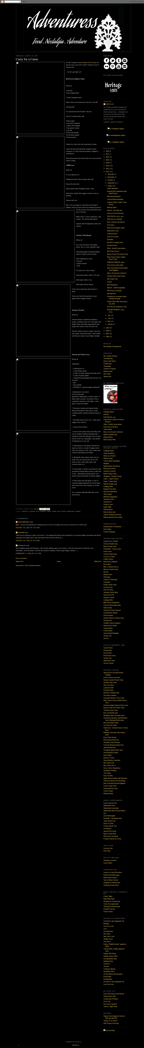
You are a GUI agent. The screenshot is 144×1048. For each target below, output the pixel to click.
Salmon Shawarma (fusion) (112, 514)
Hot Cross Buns (109, 685)
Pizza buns (110, 225)
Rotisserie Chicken (110, 468)
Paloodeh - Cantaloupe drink (113, 818)
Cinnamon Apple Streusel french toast (116, 705)
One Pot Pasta (108, 590)
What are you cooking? (114, 219)
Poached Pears (112, 245)
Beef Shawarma (112, 285)
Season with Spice (110, 361)
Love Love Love (109, 926)
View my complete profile (113, 122)
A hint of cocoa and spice (115, 213)
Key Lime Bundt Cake (111, 713)
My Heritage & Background (112, 346)
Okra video (107, 374)
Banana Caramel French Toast (113, 680)
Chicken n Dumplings (110, 579)
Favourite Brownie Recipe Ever (114, 745)
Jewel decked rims (110, 747)
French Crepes (108, 791)
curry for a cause (59, 511)
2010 (107, 328)
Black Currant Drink (110, 834)
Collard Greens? (112, 234)
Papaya (75, 1045)
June (109, 318)
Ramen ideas (108, 608)
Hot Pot (106, 638)
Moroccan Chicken (110, 456)
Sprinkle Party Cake (110, 682)
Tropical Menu (108, 628)
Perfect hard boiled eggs (111, 875)
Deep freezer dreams (110, 877)
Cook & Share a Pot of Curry (87, 62)
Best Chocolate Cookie (111, 723)
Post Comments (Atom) (32, 565)
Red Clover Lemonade (114, 290)
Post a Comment (21, 558)
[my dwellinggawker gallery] (116, 135)
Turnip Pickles (108, 648)
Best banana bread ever (111, 740)
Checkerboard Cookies (111, 752)
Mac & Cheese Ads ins (111, 567)
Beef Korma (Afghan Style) (116, 228)
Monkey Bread (108, 793)
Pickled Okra (108, 650)
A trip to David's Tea (110, 826)
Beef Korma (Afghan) (110, 562)
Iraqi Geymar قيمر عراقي (115, 216)
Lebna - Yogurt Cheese (111, 479)
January (110, 324)
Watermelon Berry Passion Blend (114, 811)
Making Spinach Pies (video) (113, 517)
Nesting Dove (111, 293)
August (110, 186)
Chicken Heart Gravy (110, 554)
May (109, 321)
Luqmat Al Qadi (109, 688)
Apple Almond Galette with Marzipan (115, 778)
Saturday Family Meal (111, 592)
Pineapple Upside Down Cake (113, 750)
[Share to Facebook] (47, 509)
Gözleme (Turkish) (110, 471)
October (110, 180)
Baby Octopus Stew (110, 474)
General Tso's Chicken (111, 541)
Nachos (106, 572)
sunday (78, 511)
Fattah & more (108, 504)
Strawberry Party (109, 971)
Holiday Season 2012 (110, 956)
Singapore (70, 511)
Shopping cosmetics (110, 860)
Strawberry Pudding (110, 770)
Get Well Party (108, 931)
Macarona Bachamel (113, 196)
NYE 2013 (107, 934)
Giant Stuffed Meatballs (111, 633)
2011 (107, 171)
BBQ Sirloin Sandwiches (111, 602)
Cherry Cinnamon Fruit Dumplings (114, 781)
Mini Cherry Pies (112, 279)
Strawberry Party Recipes (112, 742)
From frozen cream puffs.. (115, 265)
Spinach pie (107, 376)
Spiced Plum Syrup (110, 831)
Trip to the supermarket (111, 904)
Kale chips (107, 851)
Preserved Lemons (110, 655)
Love (105, 929)
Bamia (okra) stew (109, 512)
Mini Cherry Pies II (113, 251)
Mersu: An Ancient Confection (116, 273)
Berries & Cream (109, 758)
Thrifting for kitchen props (112, 906)
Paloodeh (110, 239)
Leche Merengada (109, 816)
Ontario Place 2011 (110, 996)
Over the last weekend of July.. (117, 307)
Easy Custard (108, 776)
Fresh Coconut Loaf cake (112, 677)
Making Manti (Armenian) (112, 466)
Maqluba (106, 463)
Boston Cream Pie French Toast (117, 254)
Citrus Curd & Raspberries (112, 768)
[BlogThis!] (42, 509)
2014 (107, 163)
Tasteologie (107, 366)
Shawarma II (108, 502)
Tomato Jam (108, 636)
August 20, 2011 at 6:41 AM (28, 540)
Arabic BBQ (107, 507)
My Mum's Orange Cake (115, 242)
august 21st (34, 511)
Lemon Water (108, 863)
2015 (107, 160)
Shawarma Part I (109, 499)
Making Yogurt (111, 207)
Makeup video (108, 371)
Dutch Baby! (108, 755)
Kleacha (106, 414)
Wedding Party (108, 961)
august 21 (25, 511)
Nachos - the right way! (114, 210)
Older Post (97, 561)
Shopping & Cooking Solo (112, 882)
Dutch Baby (107, 529)
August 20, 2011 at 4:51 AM (28, 527)
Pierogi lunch (108, 620)
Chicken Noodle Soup (111, 544)
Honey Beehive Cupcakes (112, 760)
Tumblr (109, 282)
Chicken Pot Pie (109, 595)
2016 (107, 157)
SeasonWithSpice (24, 522)
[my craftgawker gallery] (116, 142)
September (111, 183)
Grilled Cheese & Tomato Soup (114, 618)
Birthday (106, 924)
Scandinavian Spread (110, 613)
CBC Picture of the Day (111, 1023)
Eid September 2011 (110, 959)
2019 (107, 151)
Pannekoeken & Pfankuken (112, 526)
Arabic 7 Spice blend (110, 481)
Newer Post (19, 561)
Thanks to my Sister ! (111, 1021)
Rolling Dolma (108, 437)
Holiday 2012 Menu (110, 953)
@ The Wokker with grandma (113, 974)
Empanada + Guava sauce (112, 549)
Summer (106, 966)
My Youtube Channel (110, 356)
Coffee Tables (108, 896)
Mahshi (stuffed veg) (110, 434)
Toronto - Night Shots (110, 1006)
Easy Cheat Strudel (110, 737)
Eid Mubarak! (108, 979)
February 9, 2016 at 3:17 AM (28, 553)
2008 (107, 331)
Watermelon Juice (113, 231)
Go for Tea (107, 1001)
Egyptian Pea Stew (110, 489)
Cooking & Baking (109, 969)
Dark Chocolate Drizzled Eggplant (114, 783)
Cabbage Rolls (108, 486)
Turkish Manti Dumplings (115, 199)
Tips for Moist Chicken (111, 880)
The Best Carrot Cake (111, 710)
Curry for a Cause (113, 236)
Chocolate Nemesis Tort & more (114, 698)
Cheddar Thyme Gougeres (112, 623)
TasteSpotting (108, 358)
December (111, 174)
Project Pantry (108, 911)
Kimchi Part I (108, 653)
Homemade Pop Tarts (111, 788)
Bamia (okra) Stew (110, 439)
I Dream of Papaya (110, 369)
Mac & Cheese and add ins (116, 222)
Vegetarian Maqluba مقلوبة (115, 262)
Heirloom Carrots (109, 597)
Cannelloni (107, 582)
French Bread (108, 630)
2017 (107, 154)
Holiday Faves (108, 939)
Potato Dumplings (109, 532)
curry (49, 511)
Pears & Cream (109, 823)
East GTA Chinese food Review (114, 994)
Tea (105, 813)
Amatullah (21, 532)
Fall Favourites (108, 615)
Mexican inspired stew (111, 569)
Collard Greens (108, 559)
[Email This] (40, 509)
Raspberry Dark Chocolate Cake (114, 715)
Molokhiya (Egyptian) (110, 497)
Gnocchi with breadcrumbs (112, 605)
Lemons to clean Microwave (113, 872)
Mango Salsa (108, 574)
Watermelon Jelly (109, 660)
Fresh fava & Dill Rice (111, 427)
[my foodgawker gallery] (116, 129)
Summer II (107, 964)
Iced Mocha (107, 828)
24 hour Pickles (109, 663)
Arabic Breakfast (112, 188)
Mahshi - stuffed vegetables (116, 288)
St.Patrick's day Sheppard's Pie (114, 921)
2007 (107, 334)
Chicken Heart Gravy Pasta (116, 276)
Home (59, 561)
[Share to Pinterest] (49, 509)
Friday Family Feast (110, 585)
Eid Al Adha (107, 976)
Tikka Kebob (108, 429)
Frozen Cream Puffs (110, 786)
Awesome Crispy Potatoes (112, 610)
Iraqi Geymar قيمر (109, 417)
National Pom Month (110, 625)
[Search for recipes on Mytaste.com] (109, 1030)
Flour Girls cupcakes (110, 1004)
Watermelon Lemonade (111, 808)
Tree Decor (107, 941)
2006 (107, 336)
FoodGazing (107, 363)
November (111, 177)
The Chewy (107, 773)
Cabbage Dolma (109, 412)
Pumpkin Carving (109, 909)
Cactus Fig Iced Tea (110, 803)
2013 (107, 166)
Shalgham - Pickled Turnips (113, 476)
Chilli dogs (107, 577)
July (109, 315)
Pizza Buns (107, 564)
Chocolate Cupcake (110, 695)
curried (43, 511)
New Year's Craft (109, 936)
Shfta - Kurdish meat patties (116, 248)
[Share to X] (45, 509)
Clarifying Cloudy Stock (111, 885)
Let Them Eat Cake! (110, 725)
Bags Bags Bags (109, 899)
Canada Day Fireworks (111, 999)
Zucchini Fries (108, 587)
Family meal (107, 551)
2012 (107, 168)
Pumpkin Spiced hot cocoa (112, 839)
